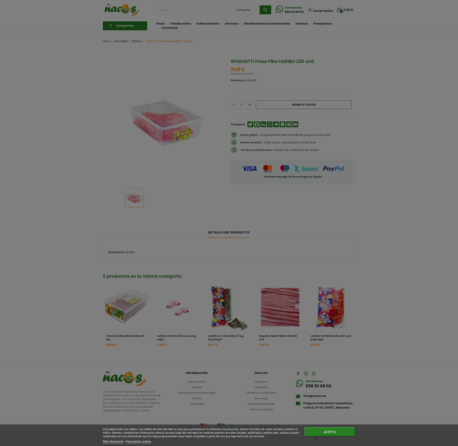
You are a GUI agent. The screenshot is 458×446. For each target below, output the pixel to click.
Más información (113, 441)
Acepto (330, 432)
